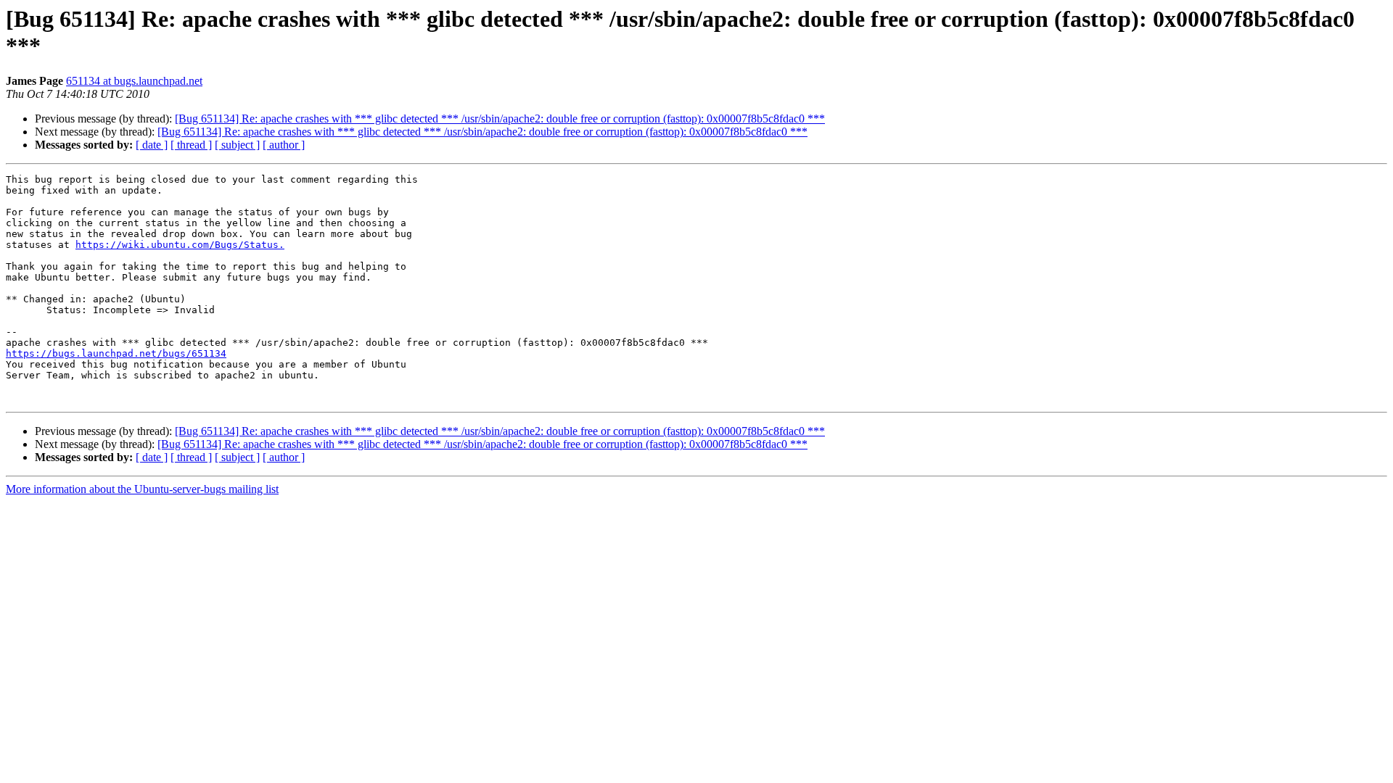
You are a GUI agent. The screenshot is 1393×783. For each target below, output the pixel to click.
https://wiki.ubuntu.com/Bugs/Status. (179, 244)
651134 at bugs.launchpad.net (134, 81)
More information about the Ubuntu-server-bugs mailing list (142, 489)
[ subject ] (237, 144)
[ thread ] (191, 144)
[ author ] (284, 144)
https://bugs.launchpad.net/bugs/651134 (116, 353)
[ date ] (152, 144)
